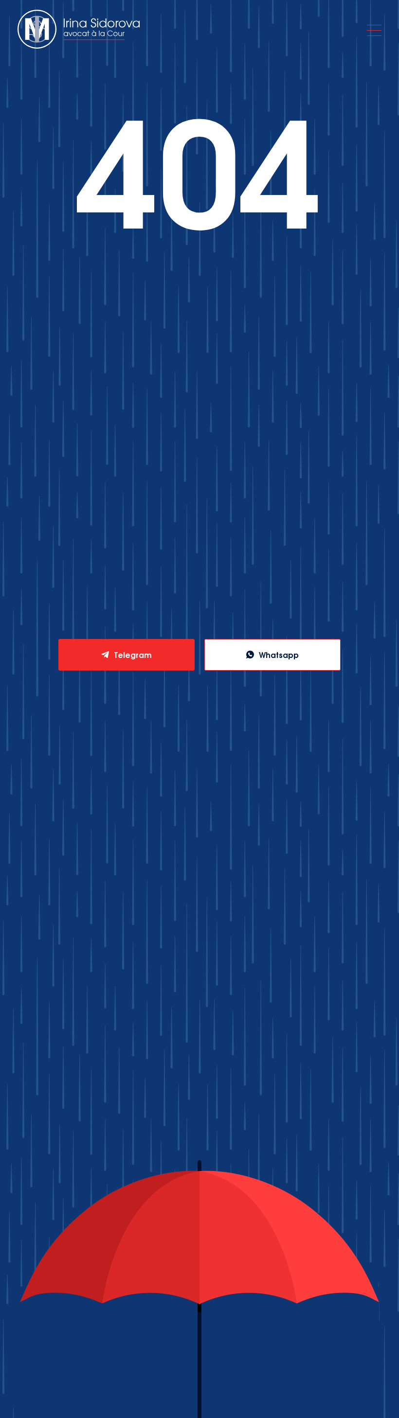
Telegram (133, 654)
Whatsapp (279, 654)
